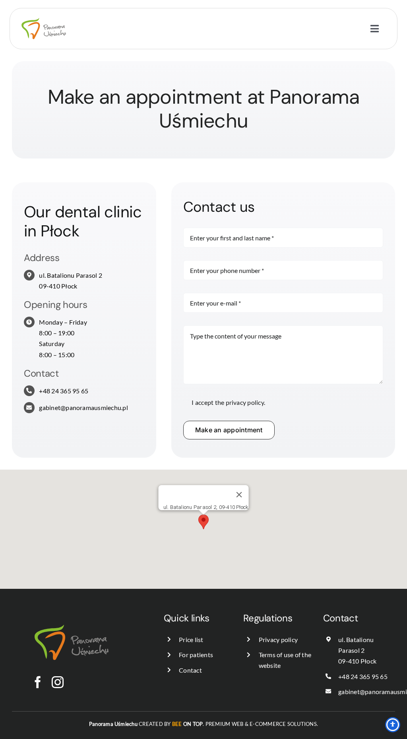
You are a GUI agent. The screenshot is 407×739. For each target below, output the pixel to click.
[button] (203, 521)
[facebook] (38, 682)
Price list (191, 639)
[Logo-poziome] (44, 11)
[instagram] (58, 682)
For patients (196, 654)
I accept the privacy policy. (228, 402)
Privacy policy (278, 639)
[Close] (238, 494)
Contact (190, 670)
